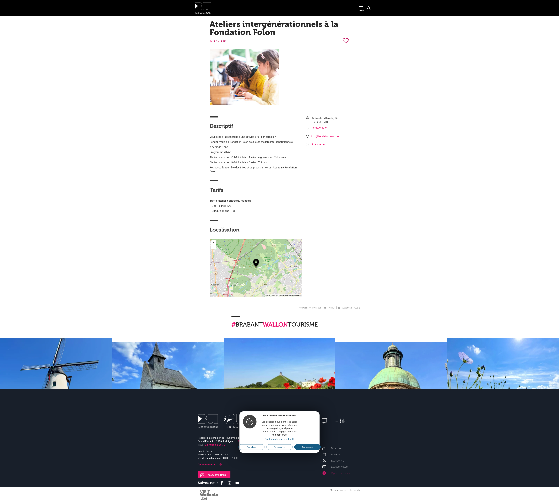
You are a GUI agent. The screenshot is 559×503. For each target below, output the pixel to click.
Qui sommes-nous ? (208, 464)
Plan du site (354, 490)
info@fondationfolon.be (325, 136)
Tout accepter (307, 447)
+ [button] (213, 242)
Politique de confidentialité (279, 438)
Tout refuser (251, 447)
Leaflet (268, 295)
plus (356, 308)
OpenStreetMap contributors (291, 295)
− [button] (213, 246)
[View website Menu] (361, 8)
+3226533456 (319, 128)
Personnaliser (279, 447)
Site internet (318, 144)
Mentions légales (338, 490)
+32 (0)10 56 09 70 (214, 444)
